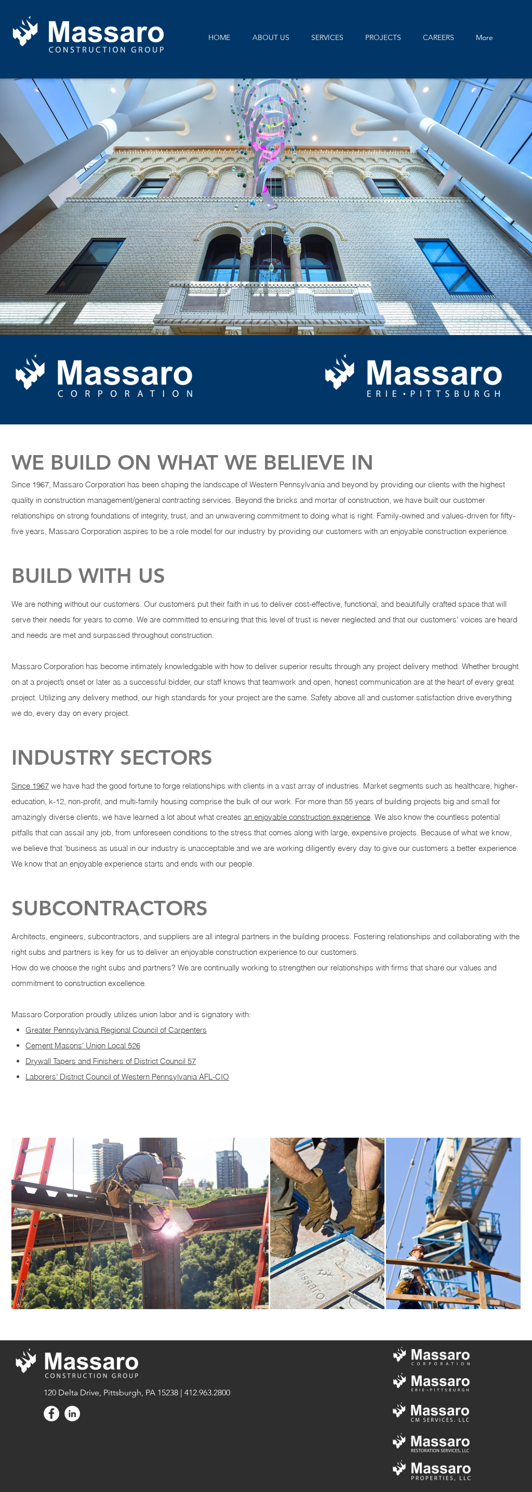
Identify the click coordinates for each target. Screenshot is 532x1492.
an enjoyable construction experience (307, 817)
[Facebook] (51, 1413)
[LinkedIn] (72, 1413)
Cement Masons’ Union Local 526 (82, 1045)
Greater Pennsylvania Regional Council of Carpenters (116, 1030)
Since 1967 (30, 786)
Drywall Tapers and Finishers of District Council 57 (110, 1061)
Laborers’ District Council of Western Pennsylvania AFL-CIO (127, 1077)
